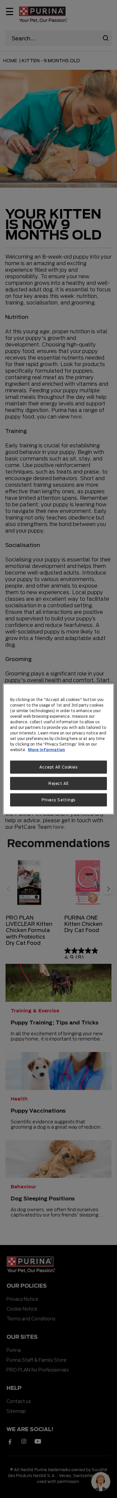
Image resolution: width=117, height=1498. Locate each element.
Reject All (58, 783)
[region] (58, 748)
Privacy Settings (58, 800)
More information (46, 750)
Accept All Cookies (58, 767)
